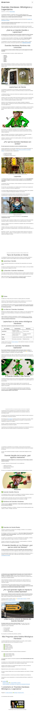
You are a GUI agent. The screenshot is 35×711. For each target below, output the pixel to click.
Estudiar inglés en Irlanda (21, 598)
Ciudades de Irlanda (11, 599)
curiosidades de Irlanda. (5, 555)
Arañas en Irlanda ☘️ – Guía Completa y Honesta (12, 682)
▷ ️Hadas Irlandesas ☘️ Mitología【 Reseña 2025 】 (14, 692)
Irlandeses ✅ (5, 681)
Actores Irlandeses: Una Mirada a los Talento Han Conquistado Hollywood (16, 684)
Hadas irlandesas (15, 341)
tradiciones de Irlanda (26, 42)
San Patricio (10, 418)
